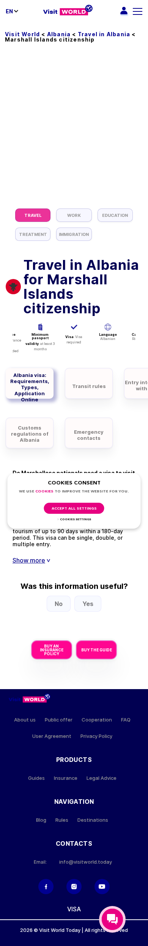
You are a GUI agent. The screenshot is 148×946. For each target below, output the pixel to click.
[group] (32, 215)
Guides (36, 778)
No (59, 604)
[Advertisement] (74, 130)
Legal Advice (102, 778)
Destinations (92, 820)
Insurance (65, 778)
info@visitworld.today (85, 861)
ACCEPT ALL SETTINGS (74, 509)
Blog (41, 820)
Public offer (58, 719)
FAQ (126, 719)
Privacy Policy (96, 736)
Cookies (44, 491)
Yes (87, 604)
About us (25, 719)
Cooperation (97, 719)
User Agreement (51, 736)
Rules (61, 820)
